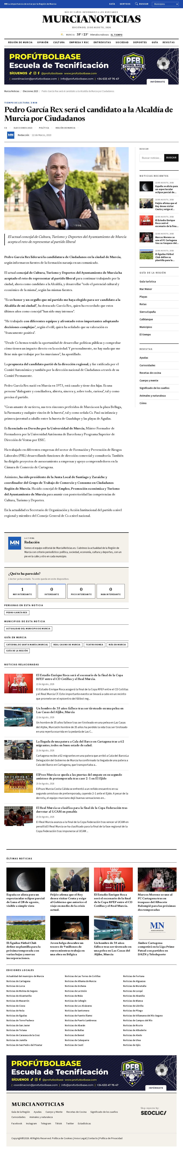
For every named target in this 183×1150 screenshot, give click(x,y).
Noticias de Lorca (15, 986)
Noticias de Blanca (133, 1001)
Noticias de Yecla (15, 1010)
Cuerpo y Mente (54, 1112)
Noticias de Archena (75, 986)
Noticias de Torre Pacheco (20, 1020)
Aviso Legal (80, 1138)
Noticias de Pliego (133, 1010)
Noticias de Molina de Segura (21, 991)
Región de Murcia (20, 42)
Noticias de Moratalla (134, 986)
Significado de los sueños (154, 388)
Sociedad (122, 42)
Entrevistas (102, 42)
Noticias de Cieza (15, 1006)
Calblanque (146, 319)
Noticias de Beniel (74, 1035)
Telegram (46, 1123)
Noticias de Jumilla (16, 1040)
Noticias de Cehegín (75, 1001)
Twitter (70, 1123)
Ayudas (144, 358)
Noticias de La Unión (76, 991)
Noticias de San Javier (18, 1025)
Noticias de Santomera (77, 1010)
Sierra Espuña (148, 312)
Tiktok (58, 1123)
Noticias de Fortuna (133, 976)
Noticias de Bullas (74, 1030)
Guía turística (148, 282)
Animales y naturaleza (153, 396)
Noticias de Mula (74, 996)
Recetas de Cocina (76, 1112)
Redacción (23, 135)
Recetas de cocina (150, 373)
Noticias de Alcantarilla (18, 996)
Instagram (31, 1123)
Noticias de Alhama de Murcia (80, 981)
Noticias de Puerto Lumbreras (81, 1020)
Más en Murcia (117, 644)
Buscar (143, 4)
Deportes (140, 42)
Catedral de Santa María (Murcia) (27, 644)
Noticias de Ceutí (74, 1045)
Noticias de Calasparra (77, 1040)
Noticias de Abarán (75, 1025)
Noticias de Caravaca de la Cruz (23, 1035)
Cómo (143, 403)
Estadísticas (84, 1123)
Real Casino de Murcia (66, 644)
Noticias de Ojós (131, 1045)
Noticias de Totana (16, 1030)
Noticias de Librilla (133, 1006)
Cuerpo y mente (149, 381)
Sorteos (125, 4)
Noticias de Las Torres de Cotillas (82, 976)
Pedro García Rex (16, 612)
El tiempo (145, 334)
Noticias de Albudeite (134, 1030)
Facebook (16, 1123)
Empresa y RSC (79, 42)
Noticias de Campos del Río (137, 1020)
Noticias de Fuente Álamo (78, 1015)
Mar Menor (146, 289)
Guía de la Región (17, 650)
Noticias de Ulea (132, 1040)
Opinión (42, 42)
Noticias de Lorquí (133, 991)
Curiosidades (147, 365)
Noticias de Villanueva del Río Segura (142, 1015)
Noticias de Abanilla (134, 996)
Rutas (143, 304)
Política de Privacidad (110, 1138)
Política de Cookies (62, 1138)
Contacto (93, 1138)
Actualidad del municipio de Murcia (28, 628)
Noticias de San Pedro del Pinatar (24, 1045)
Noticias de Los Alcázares (78, 1006)
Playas (143, 297)
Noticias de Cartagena (18, 981)
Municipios (146, 327)
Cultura (59, 42)
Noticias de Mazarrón (17, 1001)
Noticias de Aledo (132, 1035)
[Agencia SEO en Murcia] (154, 1111)
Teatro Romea (94, 644)
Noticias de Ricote (133, 1025)
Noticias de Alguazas (134, 981)
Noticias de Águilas (16, 1015)
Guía (112, 4)
